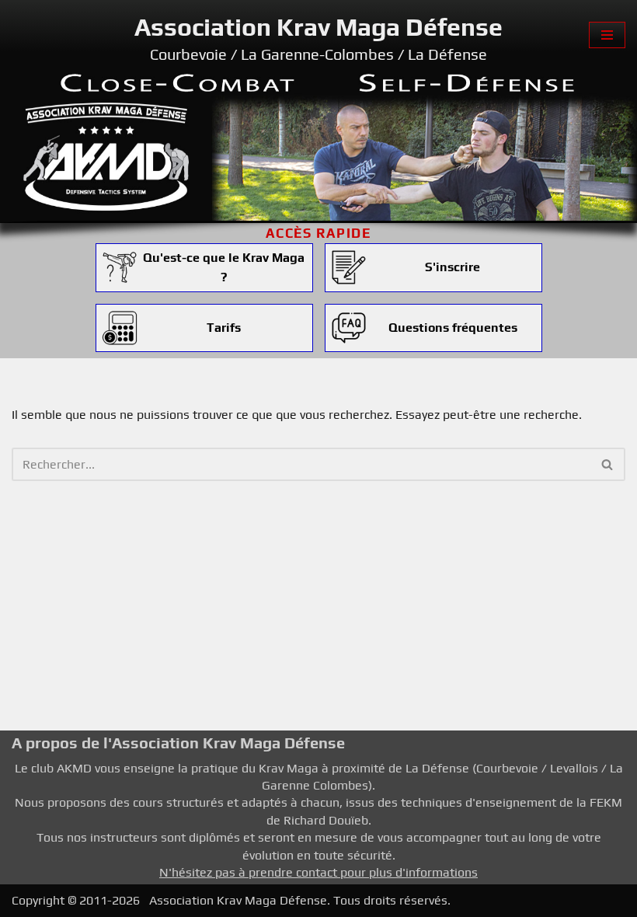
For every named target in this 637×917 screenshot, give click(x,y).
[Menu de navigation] (607, 35)
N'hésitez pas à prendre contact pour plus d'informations (318, 872)
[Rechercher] (607, 464)
